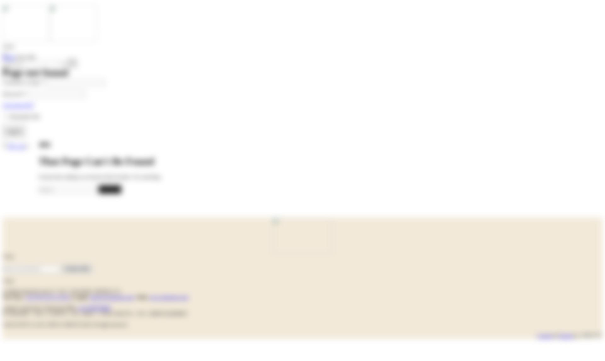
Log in (14, 131)
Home (9, 57)
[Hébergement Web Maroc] (591, 336)
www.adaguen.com (168, 297)
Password (14, 94)
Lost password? (18, 105)
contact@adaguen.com (111, 297)
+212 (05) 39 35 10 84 (47, 297)
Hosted (566, 336)
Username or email (24, 82)
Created (544, 336)
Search (110, 189)
